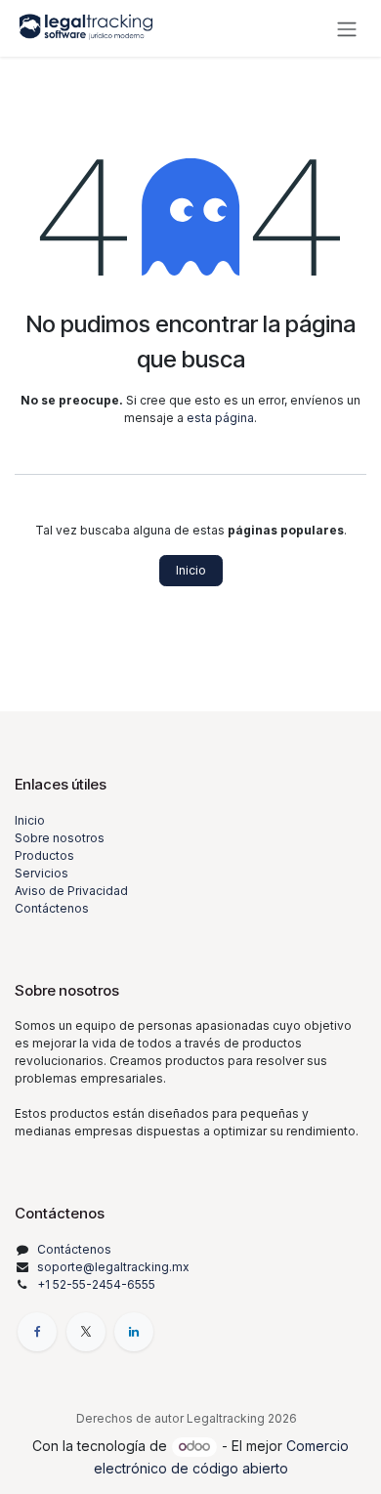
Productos (44, 855)
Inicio (191, 570)
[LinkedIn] (133, 1331)
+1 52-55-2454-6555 (96, 1284)
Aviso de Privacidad (71, 890)
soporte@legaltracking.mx (113, 1266)
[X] (86, 1331)
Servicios (41, 873)
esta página (220, 417)
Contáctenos (52, 908)
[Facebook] (37, 1331)
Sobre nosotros (60, 838)
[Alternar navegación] (346, 28)
